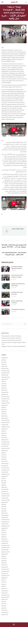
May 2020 (3, 508)
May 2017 (3, 584)
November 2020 (5, 496)
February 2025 (4, 392)
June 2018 (3, 558)
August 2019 (4, 528)
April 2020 (3, 511)
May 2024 (3, 411)
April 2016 (3, 608)
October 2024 (4, 401)
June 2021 (3, 480)
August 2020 (4, 502)
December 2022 (5, 442)
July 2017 (3, 580)
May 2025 (3, 385)
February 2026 (4, 368)
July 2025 (3, 381)
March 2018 (4, 565)
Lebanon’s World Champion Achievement (11, 340)
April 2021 (3, 485)
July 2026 (3, 360)
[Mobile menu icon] (2, 2)
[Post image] (5, 269)
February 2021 (4, 489)
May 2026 (3, 364)
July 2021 (3, 478)
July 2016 (3, 601)
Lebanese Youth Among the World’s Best (11, 338)
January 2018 (4, 567)
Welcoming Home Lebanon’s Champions (11, 336)
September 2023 (5, 426)
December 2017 (5, 569)
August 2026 (4, 357)
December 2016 (5, 595)
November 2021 (5, 470)
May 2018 (3, 560)
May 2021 (3, 483)
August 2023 (4, 429)
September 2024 (5, 403)
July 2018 (3, 556)
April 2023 (3, 435)
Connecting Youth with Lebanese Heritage (17, 276)
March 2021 (4, 487)
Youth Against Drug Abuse (18, 309)
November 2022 (5, 444)
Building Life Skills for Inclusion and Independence (13, 346)
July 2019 (3, 530)
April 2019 (3, 537)
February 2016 (4, 612)
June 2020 (3, 506)
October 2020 (4, 498)
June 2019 (3, 532)
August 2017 (4, 577)
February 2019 (4, 541)
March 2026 (4, 366)
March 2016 (4, 610)
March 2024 (4, 416)
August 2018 (4, 554)
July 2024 (3, 407)
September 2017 (5, 575)
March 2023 (4, 437)
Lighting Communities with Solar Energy (18, 284)
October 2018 (4, 549)
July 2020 (3, 504)
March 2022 (4, 461)
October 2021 (4, 472)
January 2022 (4, 465)
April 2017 (3, 586)
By (21, 219)
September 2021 (5, 474)
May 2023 (3, 433)
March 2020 (4, 513)
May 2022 (3, 457)
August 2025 (4, 379)
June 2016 (3, 603)
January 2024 (4, 418)
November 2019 (5, 521)
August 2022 (4, 450)
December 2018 (5, 545)
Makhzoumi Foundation (8, 26)
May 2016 (3, 606)
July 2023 (3, 431)
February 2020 (4, 515)
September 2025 (5, 377)
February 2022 (4, 463)
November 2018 (5, 547)
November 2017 (5, 571)
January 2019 (4, 543)
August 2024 (4, 405)
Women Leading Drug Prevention (16, 301)
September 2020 (5, 500)
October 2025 (4, 375)
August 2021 (4, 476)
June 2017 (3, 582)
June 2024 (3, 409)
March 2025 (4, 390)
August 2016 (4, 599)
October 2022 (4, 446)
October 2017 (4, 573)
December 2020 (5, 493)
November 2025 (5, 373)
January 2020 (4, 517)
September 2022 (5, 448)
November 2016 (5, 597)
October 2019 (4, 524)
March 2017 (4, 588)
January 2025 (4, 394)
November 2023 (5, 422)
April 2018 (3, 562)
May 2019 (3, 534)
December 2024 (5, 396)
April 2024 (3, 414)
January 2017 (4, 593)
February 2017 (4, 590)
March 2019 (4, 539)
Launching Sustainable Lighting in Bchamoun (16, 267)
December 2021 (5, 467)
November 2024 (5, 398)
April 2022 (3, 459)
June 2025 (3, 383)
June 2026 (3, 362)
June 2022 (3, 455)
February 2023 (4, 439)
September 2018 (5, 552)
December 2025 (5, 370)
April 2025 (3, 388)
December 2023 (5, 420)
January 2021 (4, 491)
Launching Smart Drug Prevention (16, 293)
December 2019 (5, 519)
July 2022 (3, 452)
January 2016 (4, 614)
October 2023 (4, 424)
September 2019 (5, 526)
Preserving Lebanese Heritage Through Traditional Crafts (13, 343)
